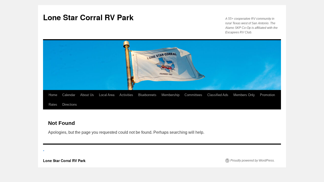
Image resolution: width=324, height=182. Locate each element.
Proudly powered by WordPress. (252, 160)
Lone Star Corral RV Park (88, 17)
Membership (170, 95)
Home (53, 95)
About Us (87, 95)
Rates (53, 104)
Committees (193, 95)
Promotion (267, 95)
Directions (69, 104)
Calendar (68, 95)
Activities (126, 95)
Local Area (106, 95)
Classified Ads (217, 95)
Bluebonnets (147, 95)
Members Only (244, 95)
